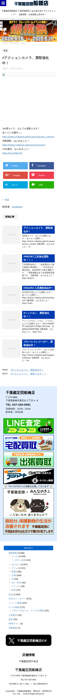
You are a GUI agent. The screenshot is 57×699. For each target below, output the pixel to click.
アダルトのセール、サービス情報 (27, 610)
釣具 (14, 590)
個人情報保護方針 (40, 684)
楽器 (11, 619)
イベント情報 (15, 603)
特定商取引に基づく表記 (19, 684)
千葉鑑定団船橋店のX (32, 640)
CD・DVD (16, 582)
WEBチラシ (14, 623)
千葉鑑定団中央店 (28, 661)
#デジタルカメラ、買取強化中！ (27, 370)
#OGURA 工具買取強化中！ (39, 288)
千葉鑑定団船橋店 (28, 670)
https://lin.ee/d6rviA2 (12, 153)
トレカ (15, 556)
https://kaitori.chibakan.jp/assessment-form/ (24, 145)
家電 (7, 200)
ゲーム (15, 568)
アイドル (16, 586)
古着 (14, 575)
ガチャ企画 (20, 560)
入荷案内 (13, 615)
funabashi (17, 206)
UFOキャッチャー (17, 598)
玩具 (11, 594)
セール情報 (14, 607)
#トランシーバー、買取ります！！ (28, 373)
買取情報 (13, 553)
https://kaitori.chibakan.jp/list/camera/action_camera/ (28, 137)
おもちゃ (16, 564)
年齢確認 (13, 628)
